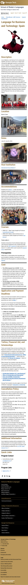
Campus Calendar (5, 532)
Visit (19, 13)
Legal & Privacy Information (7, 561)
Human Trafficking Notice (6, 563)
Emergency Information (6, 554)
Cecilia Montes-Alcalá (8, 232)
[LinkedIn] (9, 476)
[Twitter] (7, 476)
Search (24, 13)
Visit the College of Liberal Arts (8, 515)
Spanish (3, 260)
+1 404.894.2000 (5, 543)
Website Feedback (5, 492)
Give (16, 13)
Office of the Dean (5, 508)
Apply (12, 13)
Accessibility (3, 570)
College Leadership (5, 510)
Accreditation (4, 574)
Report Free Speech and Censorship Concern (10, 576)
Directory (3, 550)
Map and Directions (5, 490)
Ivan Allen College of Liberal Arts (10, 9)
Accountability (4, 572)
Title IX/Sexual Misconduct (6, 565)
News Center (4, 530)
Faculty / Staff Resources (7, 518)
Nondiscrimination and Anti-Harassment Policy (11, 559)
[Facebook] (2, 476)
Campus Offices (5, 525)
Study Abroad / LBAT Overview (13, 17)
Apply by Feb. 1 (6, 471)
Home (2, 17)
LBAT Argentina (12, 246)
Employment (3, 552)
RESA (10, 189)
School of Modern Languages (12, 7)
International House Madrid (8, 167)
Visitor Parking (5, 527)
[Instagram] (4, 476)
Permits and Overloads (6, 500)
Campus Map (4, 545)
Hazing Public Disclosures (6, 568)
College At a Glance (6, 513)
